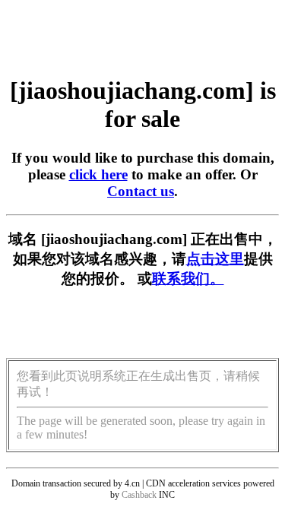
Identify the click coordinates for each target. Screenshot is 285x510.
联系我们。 (188, 279)
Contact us (140, 191)
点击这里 (215, 259)
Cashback (139, 494)
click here (98, 174)
